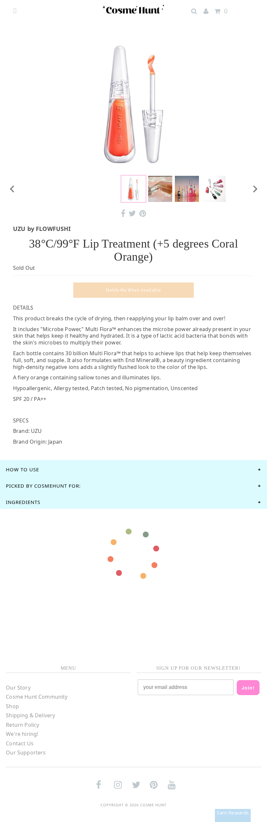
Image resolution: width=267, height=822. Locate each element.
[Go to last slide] (12, 189)
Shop (12, 706)
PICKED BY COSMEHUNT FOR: (43, 485)
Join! (248, 687)
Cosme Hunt (153, 804)
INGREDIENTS (23, 502)
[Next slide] (254, 189)
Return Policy (22, 724)
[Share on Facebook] (123, 213)
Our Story (18, 687)
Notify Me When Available (133, 290)
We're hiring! (22, 734)
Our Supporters (26, 752)
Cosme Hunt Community (36, 696)
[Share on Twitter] (132, 213)
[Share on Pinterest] (142, 213)
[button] (133, 189)
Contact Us (20, 743)
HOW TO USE (22, 469)
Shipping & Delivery (30, 715)
